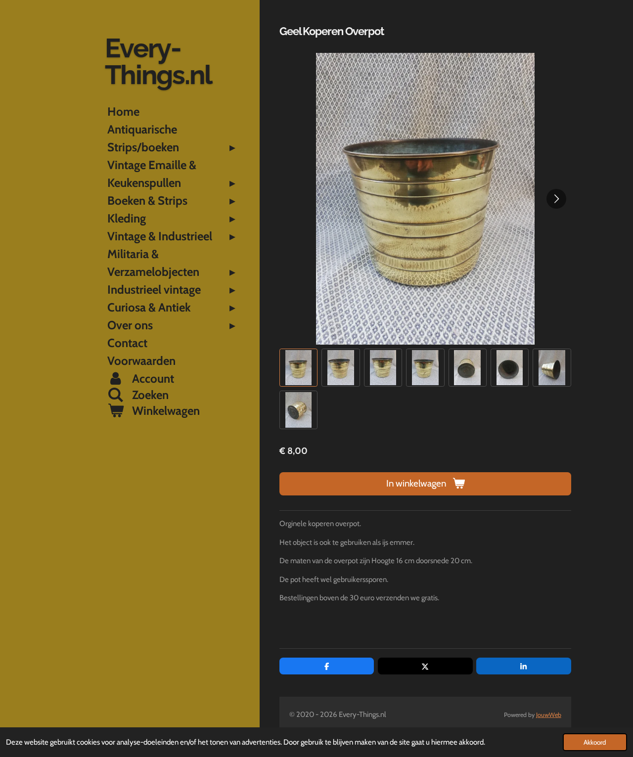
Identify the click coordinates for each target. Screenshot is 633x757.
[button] (298, 368)
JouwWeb (548, 714)
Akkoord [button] (595, 742)
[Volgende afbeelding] (556, 199)
